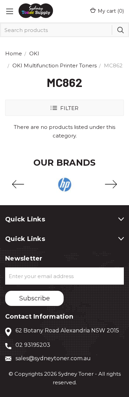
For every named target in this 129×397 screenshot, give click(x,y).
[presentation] (18, 184)
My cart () (111, 11)
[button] (64, 108)
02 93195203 (32, 345)
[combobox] (64, 30)
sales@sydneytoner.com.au (53, 358)
